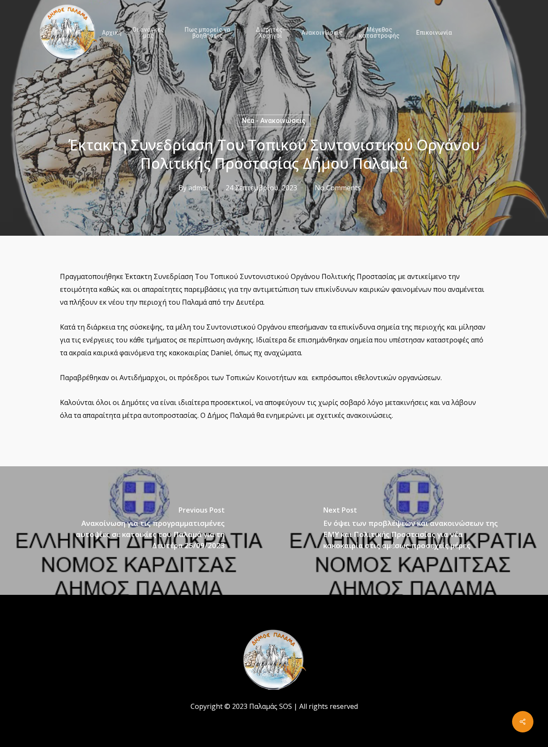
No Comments (338, 187)
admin (198, 187)
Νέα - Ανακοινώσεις (274, 121)
